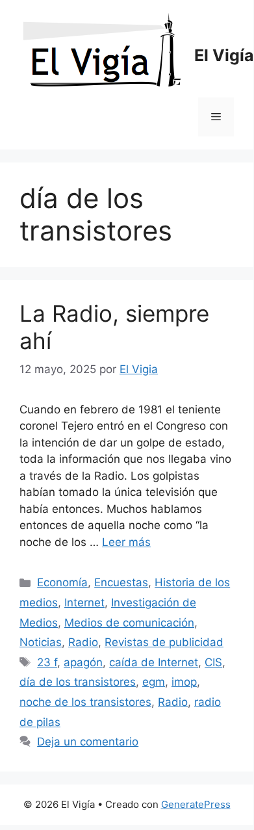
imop (184, 681)
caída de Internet (153, 662)
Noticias (40, 642)
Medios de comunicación (129, 622)
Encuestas (121, 582)
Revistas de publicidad (164, 642)
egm (153, 681)
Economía (62, 582)
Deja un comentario (87, 741)
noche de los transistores (85, 701)
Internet (84, 602)
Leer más (126, 542)
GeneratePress (196, 804)
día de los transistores (77, 681)
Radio (83, 642)
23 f (47, 662)
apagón (83, 662)
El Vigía (224, 55)
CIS (213, 662)
